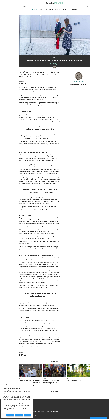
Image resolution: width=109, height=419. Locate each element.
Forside (38, 411)
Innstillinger (10, 415)
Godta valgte (19, 415)
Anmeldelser (66, 9)
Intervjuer (58, 9)
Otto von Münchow (48, 385)
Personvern (43, 411)
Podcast (74, 9)
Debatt (51, 9)
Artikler (34, 9)
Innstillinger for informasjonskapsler (99, 417)
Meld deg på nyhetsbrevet (52, 411)
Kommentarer (43, 9)
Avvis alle (27, 415)
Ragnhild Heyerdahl (55, 64)
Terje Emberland (72, 382)
